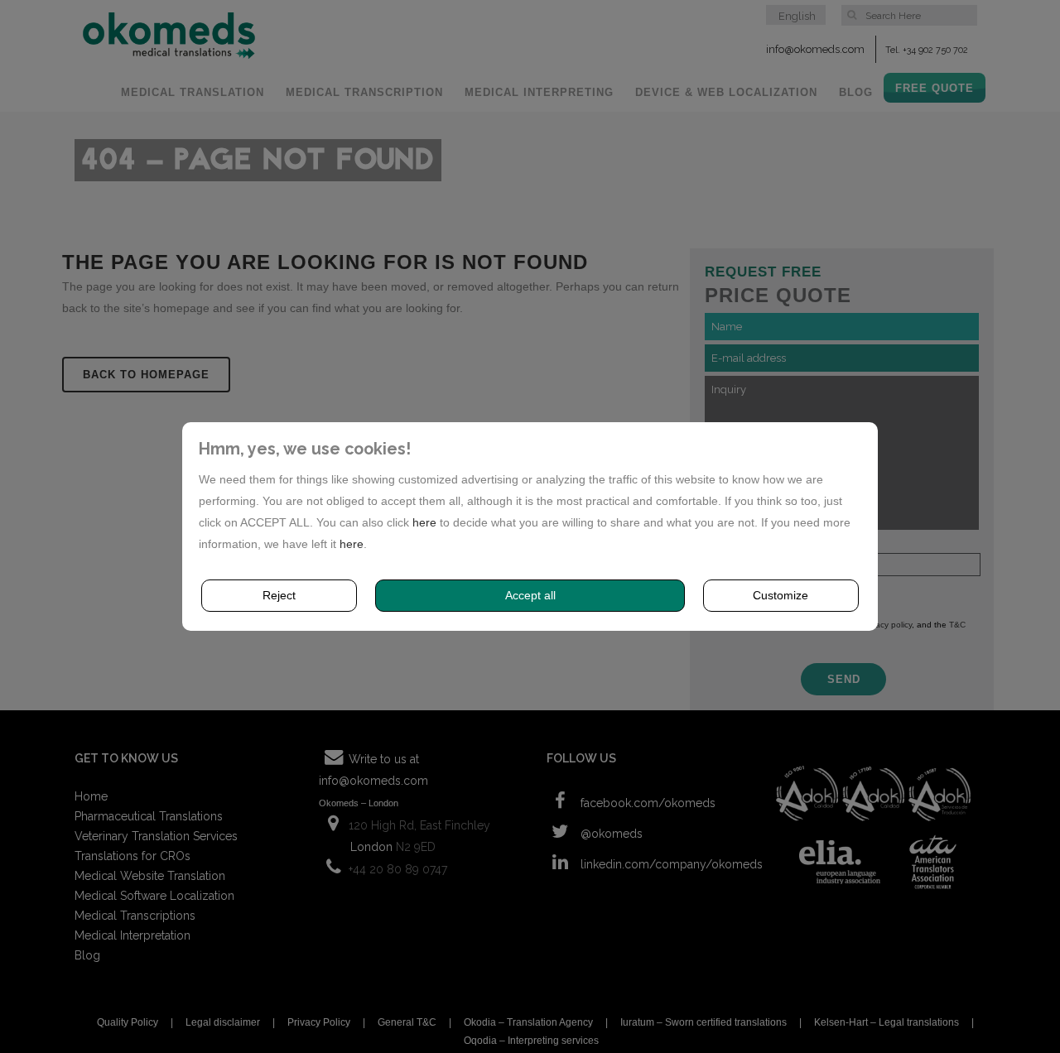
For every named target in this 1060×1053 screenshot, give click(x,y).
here (424, 522)
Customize (780, 595)
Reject (279, 595)
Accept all (530, 595)
